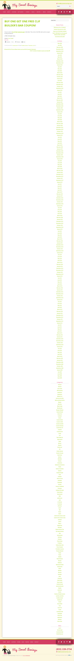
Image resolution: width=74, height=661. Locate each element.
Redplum (60, 562)
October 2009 (60, 366)
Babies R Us (59, 396)
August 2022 (59, 78)
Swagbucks (59, 599)
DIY (59, 449)
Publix (59, 552)
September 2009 (59, 368)
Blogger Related (59, 410)
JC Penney (60, 502)
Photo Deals (59, 541)
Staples (59, 588)
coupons (60, 429)
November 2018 (59, 152)
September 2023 (59, 62)
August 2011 (59, 323)
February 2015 (60, 241)
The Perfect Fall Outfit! (60, 36)
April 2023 (60, 70)
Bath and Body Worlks (60, 400)
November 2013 (59, 270)
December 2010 (59, 338)
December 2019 (59, 127)
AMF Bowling (60, 390)
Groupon (60, 488)
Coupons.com (60, 431)
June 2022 (60, 80)
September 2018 (59, 156)
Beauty (59, 402)
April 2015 (60, 237)
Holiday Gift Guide (60, 490)
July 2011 (60, 325)
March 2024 (59, 59)
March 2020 (59, 121)
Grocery (59, 484)
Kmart (59, 511)
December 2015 (59, 221)
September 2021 (59, 88)
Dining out (59, 447)
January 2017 (60, 196)
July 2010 (60, 348)
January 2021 (60, 102)
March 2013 (59, 286)
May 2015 (60, 235)
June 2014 (60, 256)
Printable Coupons (25, 45)
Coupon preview (59, 423)
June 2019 (60, 139)
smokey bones (60, 584)
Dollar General (60, 451)
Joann (59, 507)
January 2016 (60, 219)
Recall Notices (60, 558)
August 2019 (59, 135)
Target (59, 601)
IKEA (60, 496)
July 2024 (60, 55)
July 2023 (60, 66)
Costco (59, 417)
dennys (59, 443)
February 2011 (60, 334)
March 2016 (59, 215)
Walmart (60, 619)
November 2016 (59, 199)
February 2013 (60, 287)
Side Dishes (59, 580)
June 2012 (60, 303)
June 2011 (60, 327)
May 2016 (60, 211)
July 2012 (60, 301)
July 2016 (60, 207)
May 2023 (60, 68)
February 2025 (60, 47)
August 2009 (59, 370)
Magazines (59, 525)
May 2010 (60, 352)
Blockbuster (59, 408)
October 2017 (60, 178)
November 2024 (59, 49)
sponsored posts (59, 586)
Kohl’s (59, 513)
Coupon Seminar (59, 425)
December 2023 (59, 61)
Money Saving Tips (60, 529)
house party (59, 494)
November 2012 (59, 293)
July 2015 (60, 231)
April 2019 (60, 143)
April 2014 (60, 260)
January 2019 (60, 149)
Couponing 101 (59, 427)
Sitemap (24, 655)
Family (59, 466)
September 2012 (59, 297)
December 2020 (59, 104)
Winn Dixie (59, 621)
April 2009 (60, 377)
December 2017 (59, 174)
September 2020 (59, 109)
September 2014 (59, 250)
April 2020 (60, 119)
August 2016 (59, 205)
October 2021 (60, 86)
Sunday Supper (59, 597)
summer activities (60, 595)
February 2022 (60, 82)
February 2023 (60, 74)
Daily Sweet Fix (60, 437)
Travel (59, 609)
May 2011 (60, 329)
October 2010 (60, 342)
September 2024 (59, 51)
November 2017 (59, 176)
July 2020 (60, 113)
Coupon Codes (60, 421)
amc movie (59, 388)
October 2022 (60, 76)
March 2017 (59, 192)
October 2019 (60, 131)
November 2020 (59, 105)
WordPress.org (59, 633)
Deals (60, 441)
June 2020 (60, 115)
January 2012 (60, 313)
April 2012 (60, 307)
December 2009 (59, 362)
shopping (60, 578)
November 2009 (59, 364)
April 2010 (60, 354)
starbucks (60, 590)
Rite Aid (59, 572)
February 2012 (60, 311)
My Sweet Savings (60, 531)
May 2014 (60, 258)
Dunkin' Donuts (59, 453)
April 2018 (60, 166)
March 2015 (59, 239)
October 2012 (60, 295)
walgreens (59, 617)
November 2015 (59, 223)
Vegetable (60, 613)
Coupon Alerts (60, 419)
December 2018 (59, 150)
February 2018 (60, 170)
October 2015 (60, 225)
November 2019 (59, 129)
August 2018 (59, 158)
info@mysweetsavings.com (65, 3)
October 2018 (60, 154)
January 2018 (60, 172)
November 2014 (59, 246)
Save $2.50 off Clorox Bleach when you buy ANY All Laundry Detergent (20, 49)
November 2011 (59, 317)
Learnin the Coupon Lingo (59, 517)
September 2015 (59, 227)
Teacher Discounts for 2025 (60, 29)
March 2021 (59, 98)
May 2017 (60, 188)
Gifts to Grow (60, 478)
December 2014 (59, 244)
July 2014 (60, 254)
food (60, 474)
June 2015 (60, 233)
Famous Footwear (60, 468)
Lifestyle (60, 519)
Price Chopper (60, 547)
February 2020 (60, 123)
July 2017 (60, 184)
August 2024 (59, 53)
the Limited (59, 603)
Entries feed (59, 630)
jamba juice (59, 498)
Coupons (14, 11)
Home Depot (59, 492)
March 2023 (59, 72)
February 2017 (60, 194)
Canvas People (60, 412)
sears (60, 576)
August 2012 (59, 299)
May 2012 (60, 305)
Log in (59, 628)
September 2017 (59, 180)
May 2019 (60, 141)
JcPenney (60, 505)
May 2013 (60, 282)
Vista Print (59, 615)
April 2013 (60, 284)
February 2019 (60, 147)
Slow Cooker (59, 582)
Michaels (60, 527)
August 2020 (59, 111)
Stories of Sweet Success (59, 594)
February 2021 (60, 100)
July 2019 (60, 137)
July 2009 (60, 372)
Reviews (59, 570)
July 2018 (60, 160)
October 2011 (60, 319)
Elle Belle (60, 458)
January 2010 (60, 360)
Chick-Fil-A (59, 414)
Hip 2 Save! (10, 38)
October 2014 (60, 248)
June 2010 (60, 350)
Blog (33, 11)
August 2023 (59, 64)
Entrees (59, 460)
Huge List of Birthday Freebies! (59, 31)
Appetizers (59, 394)
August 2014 (59, 252)
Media (44, 11)
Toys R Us (60, 607)
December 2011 (59, 315)
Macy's (59, 523)
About (8, 11)
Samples (60, 574)
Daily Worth (59, 439)
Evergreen (59, 462)
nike (60, 533)
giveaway (60, 480)
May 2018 (60, 164)
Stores (27, 11)
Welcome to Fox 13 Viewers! (60, 27)
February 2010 (60, 358)
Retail (60, 568)
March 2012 (59, 309)
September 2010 (59, 344)
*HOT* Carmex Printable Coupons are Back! (39, 50)
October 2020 (60, 107)
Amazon (60, 384)
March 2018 (59, 168)
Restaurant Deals (59, 564)
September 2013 (59, 274)
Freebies (60, 476)
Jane (60, 500)
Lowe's (59, 521)
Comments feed (59, 632)
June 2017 (60, 186)
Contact (49, 11)
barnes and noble (60, 398)
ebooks (59, 457)
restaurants (59, 566)
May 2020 (60, 117)
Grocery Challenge (60, 486)
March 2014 (59, 262)
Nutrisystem (59, 535)
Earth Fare (59, 455)
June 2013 (60, 280)
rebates (59, 556)
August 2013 (59, 276)
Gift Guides (20, 11)
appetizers (59, 392)
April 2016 (60, 213)
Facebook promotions (60, 464)
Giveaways (59, 482)
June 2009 (60, 374)
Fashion (59, 470)
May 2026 (60, 43)
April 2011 (60, 331)
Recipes (38, 11)
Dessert (59, 445)
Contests (60, 415)
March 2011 (59, 332)
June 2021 (60, 94)
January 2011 (60, 336)
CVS (60, 435)
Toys (60, 605)
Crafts (59, 433)
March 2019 (59, 145)
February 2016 (60, 217)
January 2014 (60, 266)
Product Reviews (59, 550)
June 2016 (60, 209)
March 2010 (59, 356)
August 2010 (59, 346)
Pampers (60, 539)
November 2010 (59, 340)
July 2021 (60, 92)
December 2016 (59, 197)
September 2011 (59, 321)
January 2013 (60, 289)
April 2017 (60, 190)
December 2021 (59, 84)
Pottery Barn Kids (60, 545)
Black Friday (59, 406)
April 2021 (60, 96)
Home (4, 11)
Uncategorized (15, 45)
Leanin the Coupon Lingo (59, 515)
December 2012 (59, 291)
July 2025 (60, 45)
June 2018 (60, 162)
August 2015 (59, 229)
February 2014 (60, 264)
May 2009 (60, 376)
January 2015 (60, 242)
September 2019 (59, 133)
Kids (60, 509)
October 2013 (60, 272)
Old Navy (60, 537)
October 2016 (60, 201)
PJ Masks (60, 543)
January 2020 (60, 125)
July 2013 (60, 278)
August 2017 (59, 182)
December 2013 (59, 268)
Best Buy (60, 404)
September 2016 (59, 203)
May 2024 (60, 57)
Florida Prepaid (59, 472)
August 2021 (59, 90)
